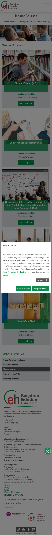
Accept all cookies (40, 288)
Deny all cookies (23, 288)
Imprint (5, 275)
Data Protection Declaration (14, 272)
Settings (40, 280)
